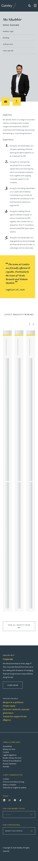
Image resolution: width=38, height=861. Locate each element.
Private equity (9, 705)
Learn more (15, 685)
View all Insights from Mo (19, 626)
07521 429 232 (8, 50)
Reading (6, 37)
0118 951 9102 (8, 44)
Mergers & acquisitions (13, 702)
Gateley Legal (8, 31)
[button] (5, 101)
